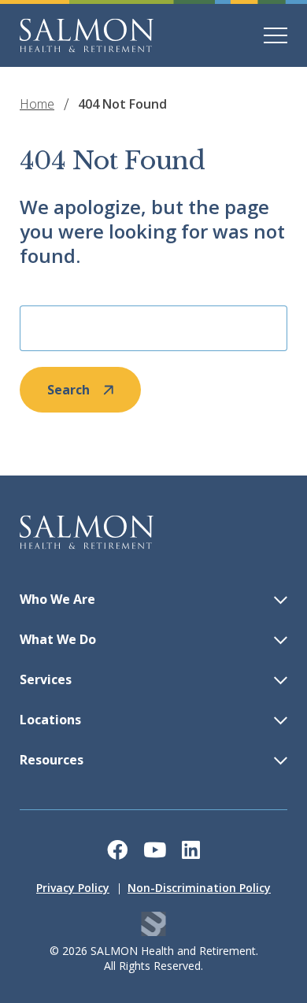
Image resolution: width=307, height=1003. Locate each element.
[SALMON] (87, 35)
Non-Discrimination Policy (199, 887)
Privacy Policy (72, 887)
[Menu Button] (275, 35)
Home (37, 104)
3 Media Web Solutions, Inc (154, 924)
